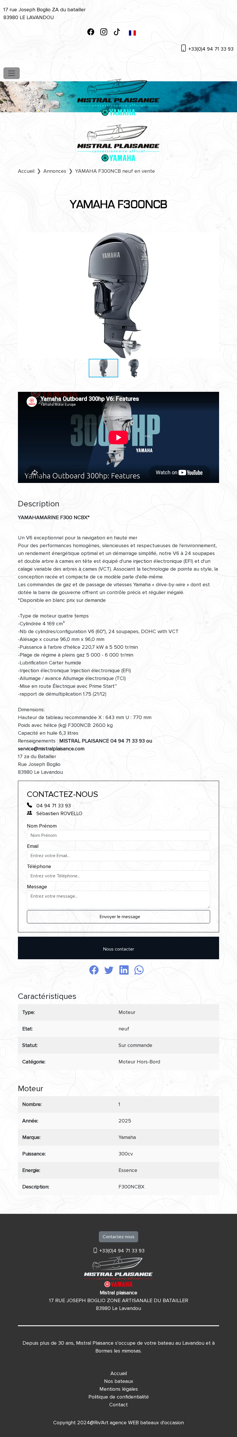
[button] (214, 237)
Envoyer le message (120, 917)
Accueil (118, 1373)
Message (37, 886)
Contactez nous (118, 1237)
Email (32, 846)
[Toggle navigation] (11, 73)
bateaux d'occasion (162, 1422)
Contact (118, 1404)
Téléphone (39, 866)
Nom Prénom (42, 826)
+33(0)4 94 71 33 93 (210, 49)
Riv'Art (101, 1422)
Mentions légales (118, 1389)
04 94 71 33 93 (53, 805)
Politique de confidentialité (118, 1397)
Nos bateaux (118, 1381)
